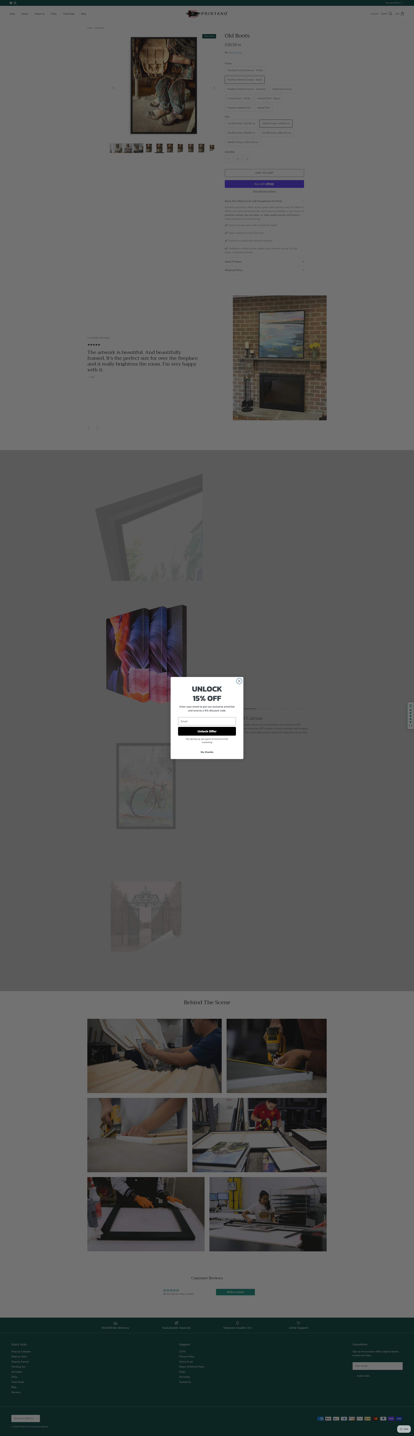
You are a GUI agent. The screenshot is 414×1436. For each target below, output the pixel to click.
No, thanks (207, 752)
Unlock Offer (207, 731)
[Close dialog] (239, 681)
